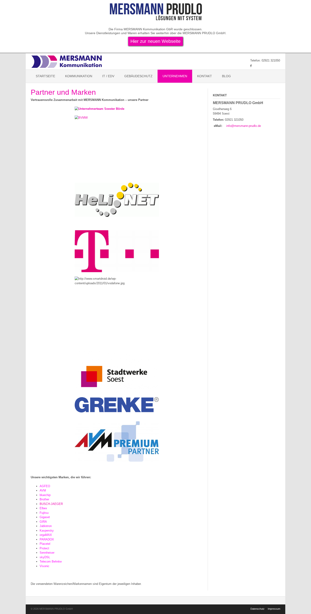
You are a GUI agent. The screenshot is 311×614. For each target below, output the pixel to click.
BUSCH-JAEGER (51, 504)
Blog (226, 76)
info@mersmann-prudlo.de (243, 126)
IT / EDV (108, 76)
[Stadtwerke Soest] (117, 372)
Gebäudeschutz (138, 76)
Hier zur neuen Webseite (155, 41)
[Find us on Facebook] (251, 66)
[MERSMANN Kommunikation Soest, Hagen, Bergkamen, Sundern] (67, 61)
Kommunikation (78, 76)
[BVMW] (117, 142)
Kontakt (204, 76)
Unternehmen (175, 76)
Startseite (45, 76)
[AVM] (117, 441)
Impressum (274, 608)
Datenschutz (257, 608)
